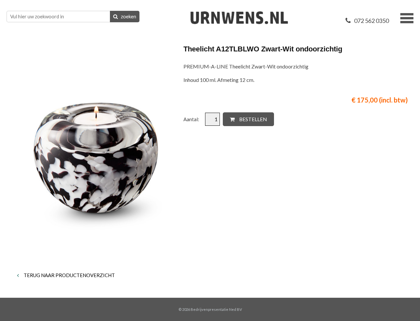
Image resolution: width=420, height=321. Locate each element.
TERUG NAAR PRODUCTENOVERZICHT (69, 275)
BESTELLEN (252, 119)
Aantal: (191, 119)
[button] (406, 17)
